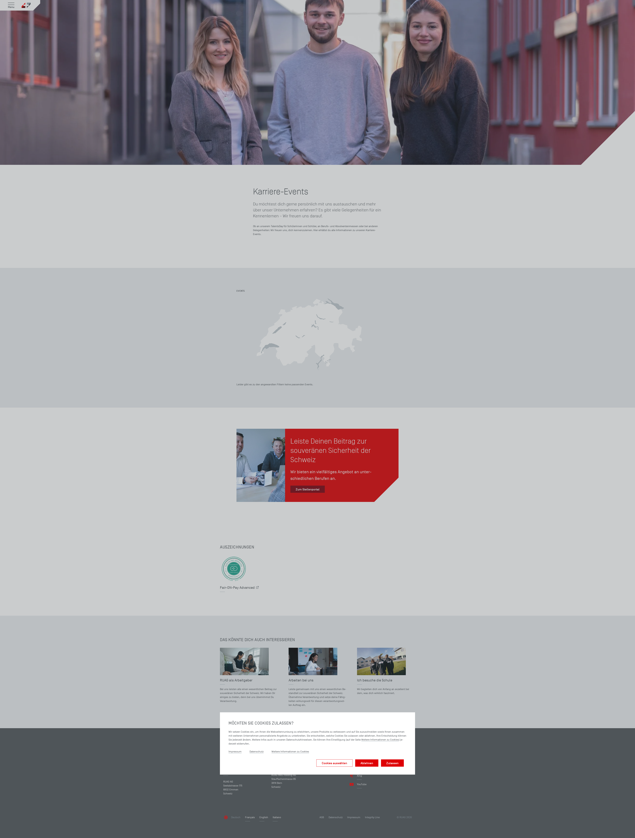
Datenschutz (257, 751)
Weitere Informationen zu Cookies (380, 739)
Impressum (235, 751)
